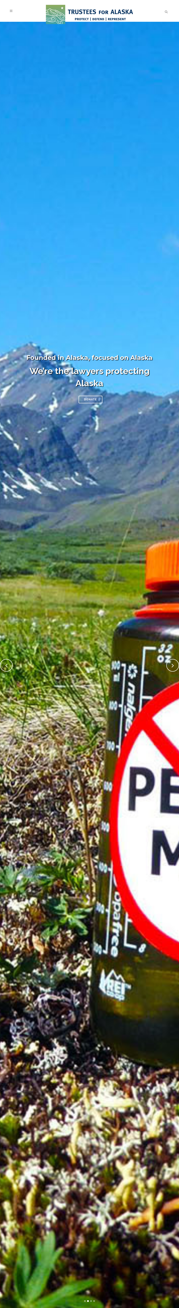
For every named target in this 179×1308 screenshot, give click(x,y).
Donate (90, 399)
